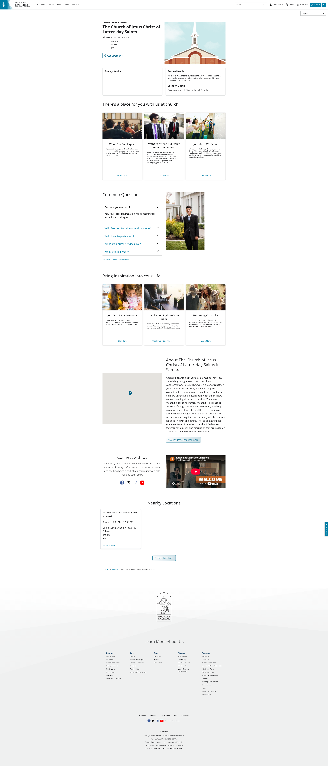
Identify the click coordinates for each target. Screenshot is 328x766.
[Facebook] (122, 483)
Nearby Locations (164, 558)
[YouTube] (142, 483)
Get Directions (109, 545)
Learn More (122, 176)
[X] (129, 483)
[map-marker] (132, 394)
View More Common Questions (115, 259)
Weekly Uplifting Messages (163, 341)
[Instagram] (136, 483)
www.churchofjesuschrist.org (183, 439)
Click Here (122, 341)
